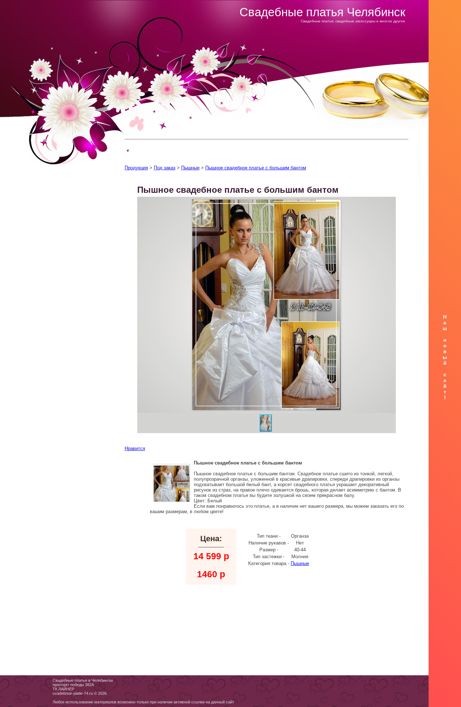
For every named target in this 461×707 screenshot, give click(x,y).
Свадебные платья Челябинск (322, 12)
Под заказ (164, 167)
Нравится (135, 448)
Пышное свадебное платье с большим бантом (255, 167)
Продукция (136, 167)
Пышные (190, 167)
